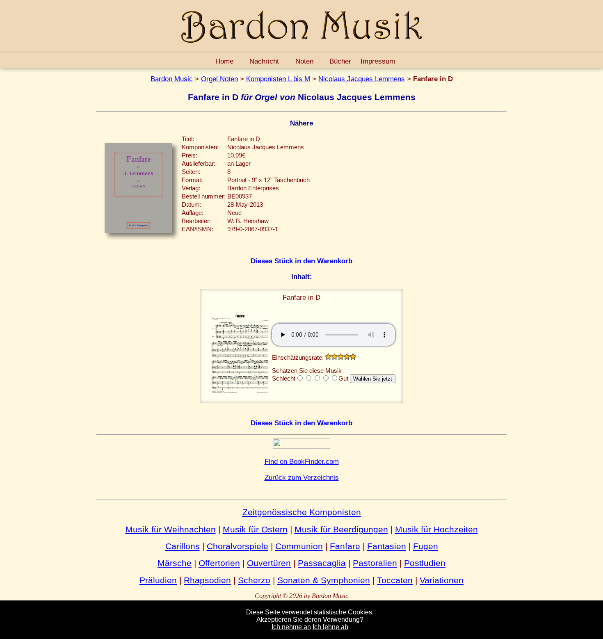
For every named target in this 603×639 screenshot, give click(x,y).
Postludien (424, 563)
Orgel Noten (219, 79)
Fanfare (345, 546)
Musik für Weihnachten (171, 529)
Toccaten (395, 580)
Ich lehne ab (330, 626)
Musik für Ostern (255, 529)
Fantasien (386, 546)
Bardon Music (172, 79)
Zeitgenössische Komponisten (301, 512)
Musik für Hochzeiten (436, 529)
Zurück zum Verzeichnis (302, 477)
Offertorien (219, 563)
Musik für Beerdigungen (341, 529)
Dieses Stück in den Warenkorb (301, 261)
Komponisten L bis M (278, 79)
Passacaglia (322, 563)
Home (224, 61)
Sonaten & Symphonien (323, 580)
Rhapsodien (207, 580)
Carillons (182, 546)
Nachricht (264, 61)
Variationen (442, 580)
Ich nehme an (291, 626)
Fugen (425, 546)
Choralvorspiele (237, 546)
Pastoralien (375, 563)
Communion (299, 546)
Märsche (175, 563)
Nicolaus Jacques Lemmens (361, 79)
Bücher (340, 61)
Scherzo (254, 580)
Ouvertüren (269, 563)
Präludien (158, 580)
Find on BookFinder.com (302, 461)
